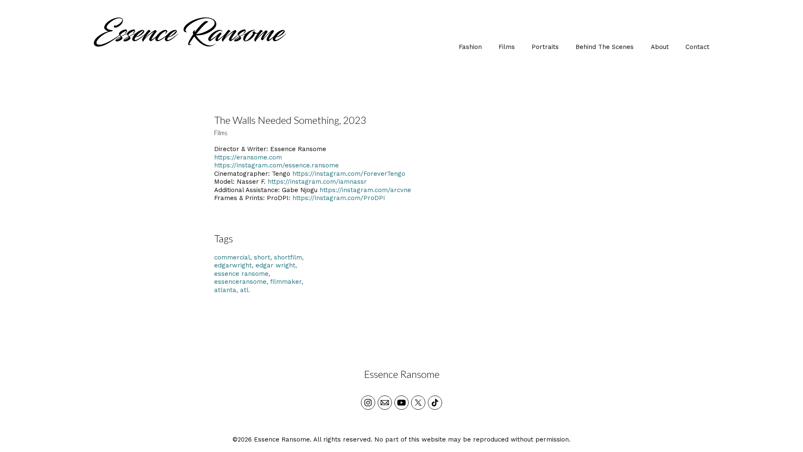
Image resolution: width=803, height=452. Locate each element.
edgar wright (275, 265)
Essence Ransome (402, 374)
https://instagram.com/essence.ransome (276, 165)
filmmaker (286, 281)
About (660, 47)
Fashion (470, 47)
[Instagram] (368, 403)
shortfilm (288, 257)
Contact (697, 47)
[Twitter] (418, 403)
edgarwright (233, 265)
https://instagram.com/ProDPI (338, 198)
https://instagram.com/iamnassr (317, 181)
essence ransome (241, 273)
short (262, 257)
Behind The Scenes (604, 47)
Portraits (545, 47)
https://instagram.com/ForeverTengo (348, 173)
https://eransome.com (248, 157)
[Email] (385, 403)
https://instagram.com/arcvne (365, 190)
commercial (232, 257)
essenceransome (240, 281)
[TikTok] (435, 403)
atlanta (225, 290)
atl (244, 290)
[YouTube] (401, 403)
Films (507, 47)
